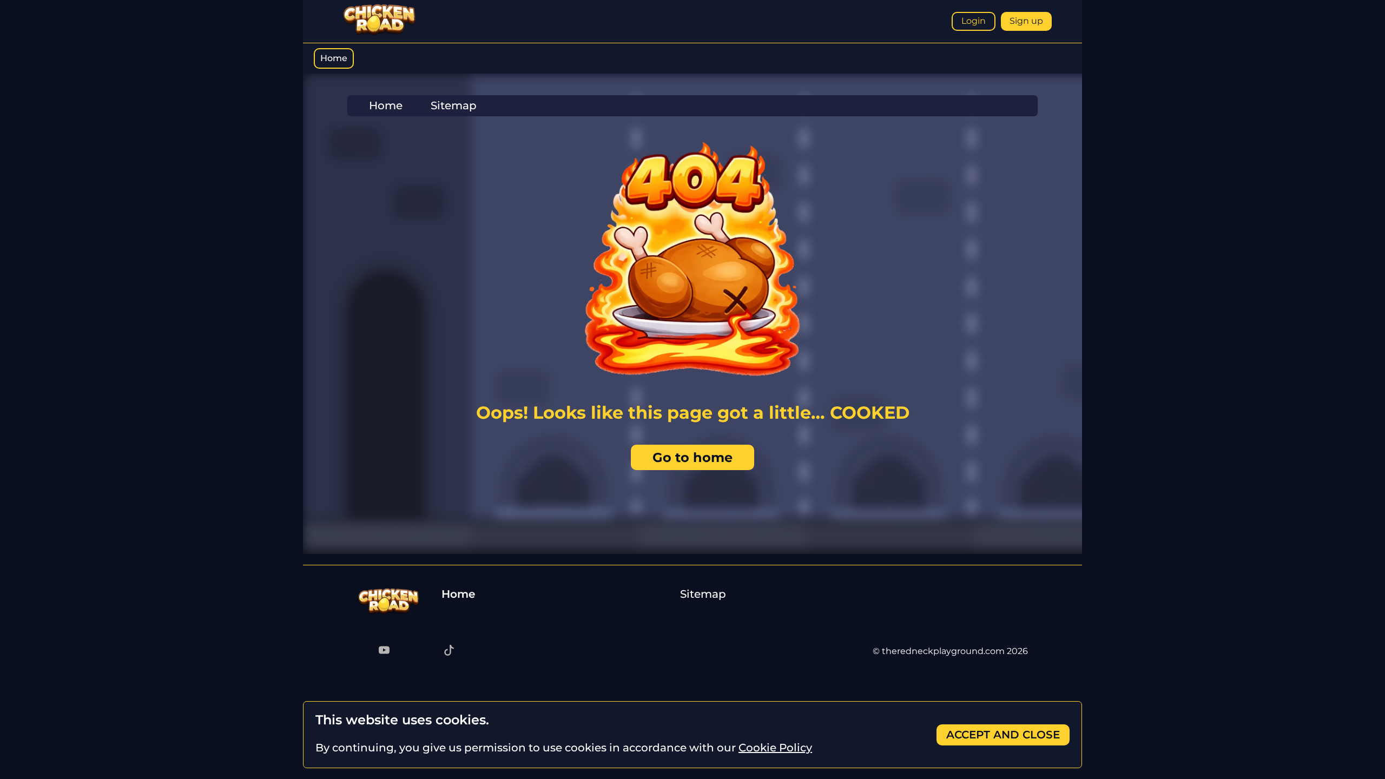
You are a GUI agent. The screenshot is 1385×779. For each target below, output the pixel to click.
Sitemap (703, 593)
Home (333, 58)
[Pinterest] (405, 651)
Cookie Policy (775, 747)
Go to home (692, 457)
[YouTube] (384, 651)
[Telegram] (362, 651)
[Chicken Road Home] (379, 33)
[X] (427, 651)
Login (973, 21)
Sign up (1026, 21)
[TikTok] (449, 651)
